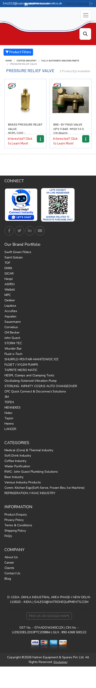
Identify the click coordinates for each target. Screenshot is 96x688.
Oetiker (9, 300)
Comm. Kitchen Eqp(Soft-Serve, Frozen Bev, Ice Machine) (44, 488)
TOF (7, 263)
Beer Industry (13, 477)
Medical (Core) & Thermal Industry (28, 450)
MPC (7, 295)
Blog (7, 579)
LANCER (10, 429)
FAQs (8, 536)
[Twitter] (19, 230)
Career (9, 562)
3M (6, 397)
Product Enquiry (15, 514)
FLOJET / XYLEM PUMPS (21, 365)
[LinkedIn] (29, 230)
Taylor (8, 418)
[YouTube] (40, 230)
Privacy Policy (14, 520)
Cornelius (11, 327)
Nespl (8, 279)
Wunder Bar (13, 348)
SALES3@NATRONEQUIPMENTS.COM (61, 602)
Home (8, 60)
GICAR (9, 273)
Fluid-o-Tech (13, 354)
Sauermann (12, 322)
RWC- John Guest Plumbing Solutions (31, 472)
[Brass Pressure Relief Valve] (25, 100)
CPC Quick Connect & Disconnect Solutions (35, 391)
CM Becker (12, 332)
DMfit (8, 268)
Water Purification (17, 466)
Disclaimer (60, 662)
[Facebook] (9, 230)
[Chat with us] (22, 205)
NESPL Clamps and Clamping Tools (29, 375)
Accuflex (10, 311)
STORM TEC (13, 343)
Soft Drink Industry (17, 455)
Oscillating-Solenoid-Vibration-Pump (30, 381)
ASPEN (9, 284)
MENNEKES (12, 407)
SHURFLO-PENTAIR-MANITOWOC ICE (31, 359)
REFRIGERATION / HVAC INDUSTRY (29, 493)
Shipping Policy (15, 531)
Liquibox (10, 306)
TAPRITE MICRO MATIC (20, 370)
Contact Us (12, 573)
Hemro (9, 424)
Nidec (8, 413)
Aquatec (10, 316)
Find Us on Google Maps (49, 616)
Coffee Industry (27, 60)
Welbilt (9, 289)
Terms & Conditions (18, 525)
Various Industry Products (22, 482)
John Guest (12, 338)
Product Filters (20, 52)
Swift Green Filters (17, 252)
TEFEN (9, 402)
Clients (9, 568)
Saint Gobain (13, 257)
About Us (11, 557)
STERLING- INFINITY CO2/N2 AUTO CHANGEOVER (40, 386)
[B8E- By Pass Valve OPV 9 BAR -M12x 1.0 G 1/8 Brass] (71, 100)
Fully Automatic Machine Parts (60, 60)
